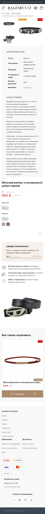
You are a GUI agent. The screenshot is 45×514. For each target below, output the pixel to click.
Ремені (7, 13)
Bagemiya (28, 87)
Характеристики (15, 52)
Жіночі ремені (16, 13)
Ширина (5, 214)
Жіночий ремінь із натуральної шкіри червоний (22, 382)
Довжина (5, 203)
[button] (19, 30)
